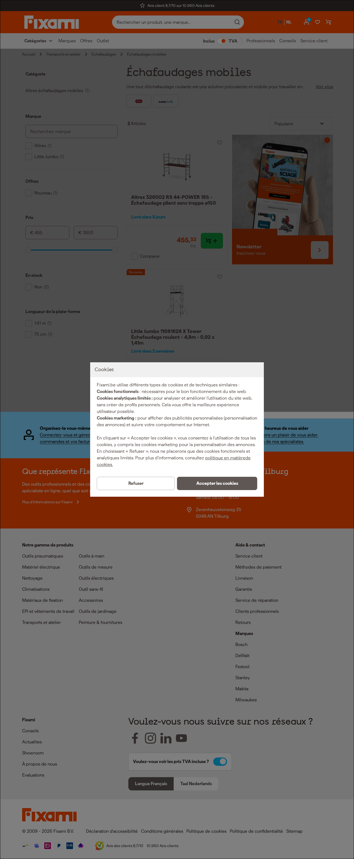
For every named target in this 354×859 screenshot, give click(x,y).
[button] (217, 483)
